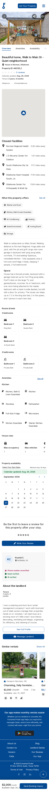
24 (31, 503)
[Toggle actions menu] (43, 774)
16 (24, 498)
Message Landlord (25, 636)
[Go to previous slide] (36, 40)
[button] (38, 467)
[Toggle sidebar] (44, 5)
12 (43, 494)
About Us (11, 743)
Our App (37, 756)
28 (12, 507)
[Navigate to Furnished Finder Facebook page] (19, 774)
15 (18, 498)
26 (43, 503)
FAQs (11, 756)
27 (6, 507)
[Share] (34, 16)
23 (24, 503)
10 (31, 494)
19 (43, 498)
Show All (41, 646)
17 (31, 498)
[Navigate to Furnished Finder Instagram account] (24, 774)
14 (12, 498)
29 (18, 507)
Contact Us (12, 748)
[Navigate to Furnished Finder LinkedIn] (30, 774)
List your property (27, 6)
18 (37, 498)
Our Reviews (37, 752)
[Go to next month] (44, 476)
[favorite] (31, 656)
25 (37, 503)
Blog (37, 743)
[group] (19, 685)
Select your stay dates (11, 467)
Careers (11, 752)
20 (6, 503)
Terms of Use (16, 769)
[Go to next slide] (45, 40)
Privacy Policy (32, 769)
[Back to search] (4, 16)
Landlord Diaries (37, 748)
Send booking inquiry (33, 786)
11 (36, 494)
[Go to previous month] (39, 476)
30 (25, 507)
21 (12, 503)
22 (18, 503)
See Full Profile (23, 629)
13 (6, 498)
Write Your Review (25, 543)
